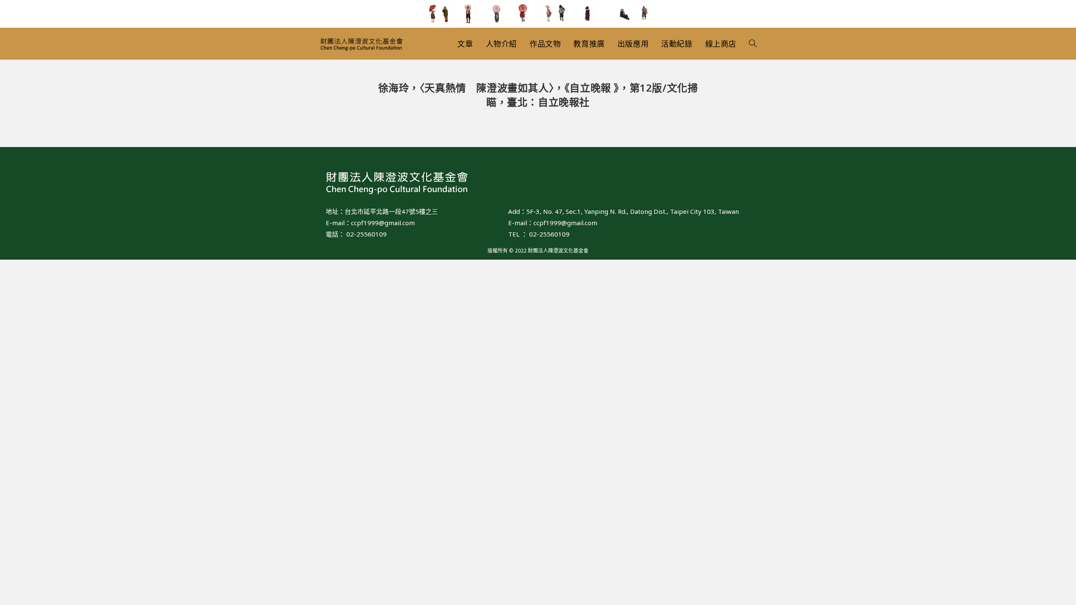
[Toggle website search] (753, 43)
